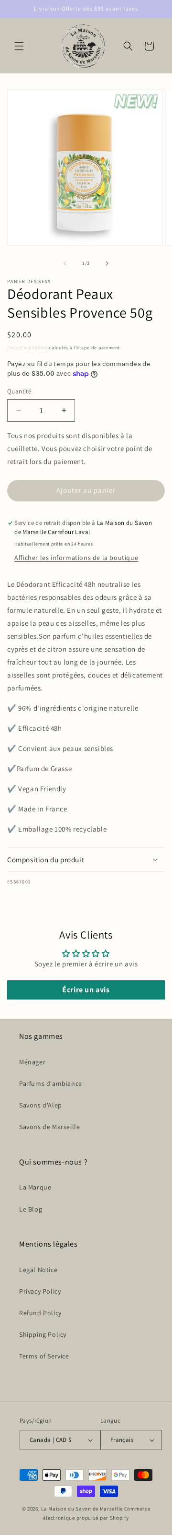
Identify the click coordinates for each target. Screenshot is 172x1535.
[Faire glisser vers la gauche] (64, 263)
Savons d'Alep (40, 1105)
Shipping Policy (42, 1334)
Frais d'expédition (27, 348)
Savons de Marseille (49, 1126)
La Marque (35, 1187)
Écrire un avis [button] (85, 990)
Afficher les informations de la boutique (76, 557)
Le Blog (30, 1209)
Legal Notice (38, 1269)
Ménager (32, 1062)
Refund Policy (40, 1313)
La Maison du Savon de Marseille (82, 1508)
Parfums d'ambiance (50, 1083)
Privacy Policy (40, 1291)
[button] (19, 46)
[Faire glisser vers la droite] (107, 263)
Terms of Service (44, 1356)
